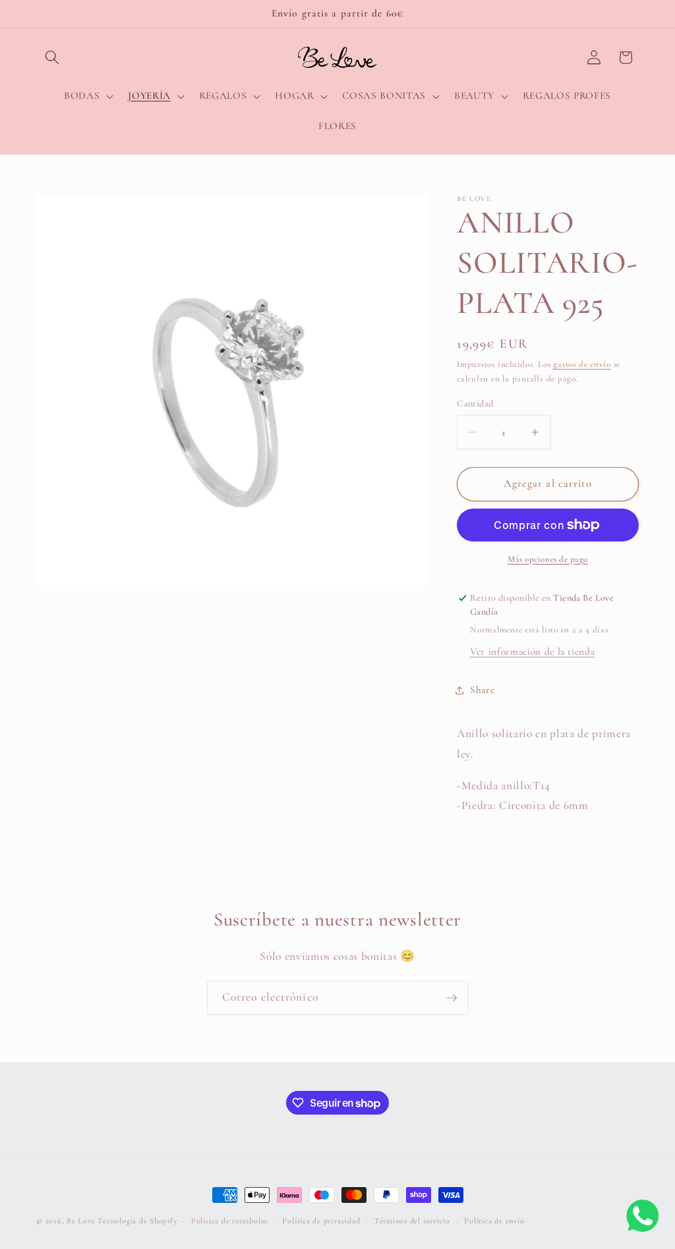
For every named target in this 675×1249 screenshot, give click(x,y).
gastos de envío (582, 364)
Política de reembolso (229, 1220)
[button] (52, 57)
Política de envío (494, 1220)
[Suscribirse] (451, 998)
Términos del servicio (412, 1220)
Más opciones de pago (548, 559)
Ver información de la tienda (532, 651)
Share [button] (482, 690)
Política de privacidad (321, 1220)
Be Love (81, 1220)
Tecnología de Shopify (137, 1220)
